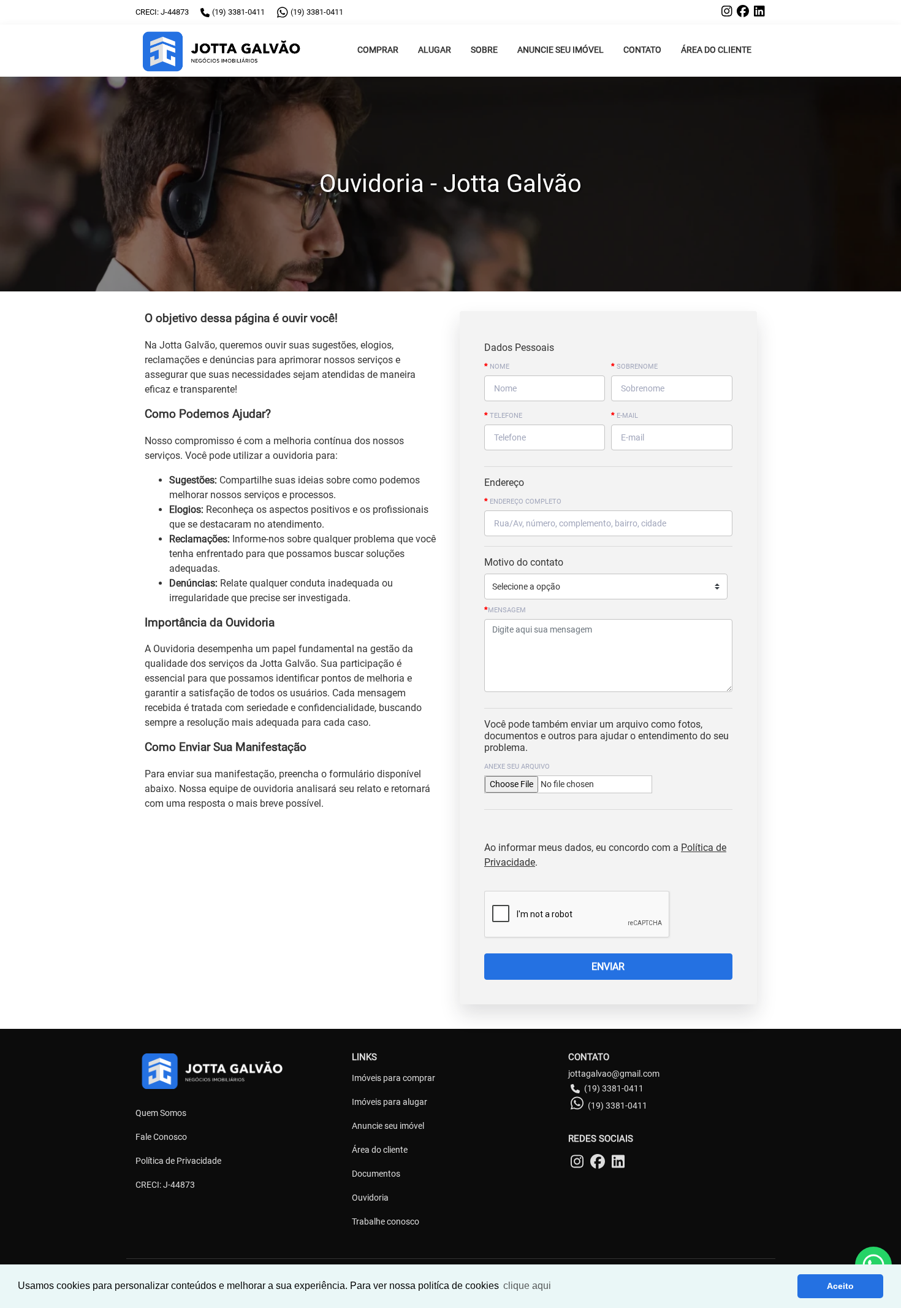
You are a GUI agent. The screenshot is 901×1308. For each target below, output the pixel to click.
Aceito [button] (840, 1286)
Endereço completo (522, 501)
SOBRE (484, 50)
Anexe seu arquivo (517, 767)
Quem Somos (160, 1113)
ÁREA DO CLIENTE (716, 50)
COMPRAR (377, 50)
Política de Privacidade (178, 1161)
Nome (496, 366)
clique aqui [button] (527, 1285)
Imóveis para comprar (393, 1078)
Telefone (503, 415)
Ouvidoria (370, 1197)
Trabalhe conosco (385, 1221)
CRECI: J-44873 (165, 1185)
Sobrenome (634, 366)
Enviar (608, 966)
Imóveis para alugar (389, 1102)
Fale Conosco (161, 1137)
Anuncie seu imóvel (388, 1126)
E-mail (624, 415)
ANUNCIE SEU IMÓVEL (560, 50)
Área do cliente (380, 1150)
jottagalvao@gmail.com (614, 1074)
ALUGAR (434, 50)
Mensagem (505, 610)
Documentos (376, 1174)
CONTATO (642, 50)
